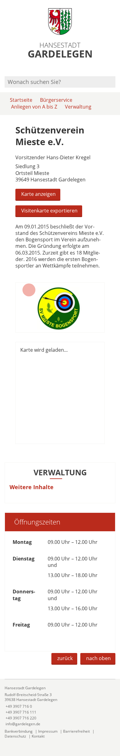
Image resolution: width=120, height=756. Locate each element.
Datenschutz (15, 736)
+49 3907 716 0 (18, 706)
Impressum (48, 731)
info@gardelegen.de (22, 723)
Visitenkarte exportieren (49, 210)
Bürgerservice (56, 100)
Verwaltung (78, 106)
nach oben (98, 658)
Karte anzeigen (38, 194)
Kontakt (38, 736)
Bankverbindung (19, 731)
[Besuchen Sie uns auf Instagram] (114, 68)
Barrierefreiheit (76, 731)
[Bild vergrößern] (60, 307)
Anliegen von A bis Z (34, 106)
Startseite (21, 100)
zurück (65, 658)
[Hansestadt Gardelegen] (60, 706)
